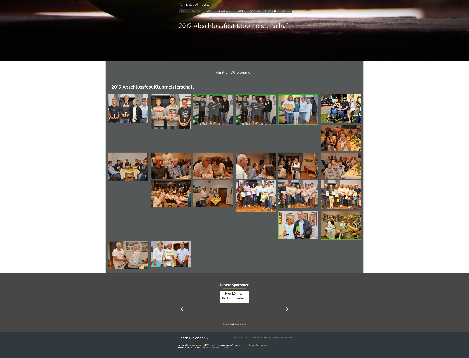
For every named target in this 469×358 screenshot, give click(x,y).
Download (255, 11)
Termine (241, 11)
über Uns (196, 11)
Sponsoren (271, 11)
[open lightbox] (128, 109)
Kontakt (285, 11)
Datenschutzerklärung (260, 337)
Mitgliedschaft (225, 11)
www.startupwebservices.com (256, 345)
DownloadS (277, 337)
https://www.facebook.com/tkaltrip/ (217, 347)
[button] (197, 11)
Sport (210, 11)
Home (184, 11)
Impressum (243, 337)
